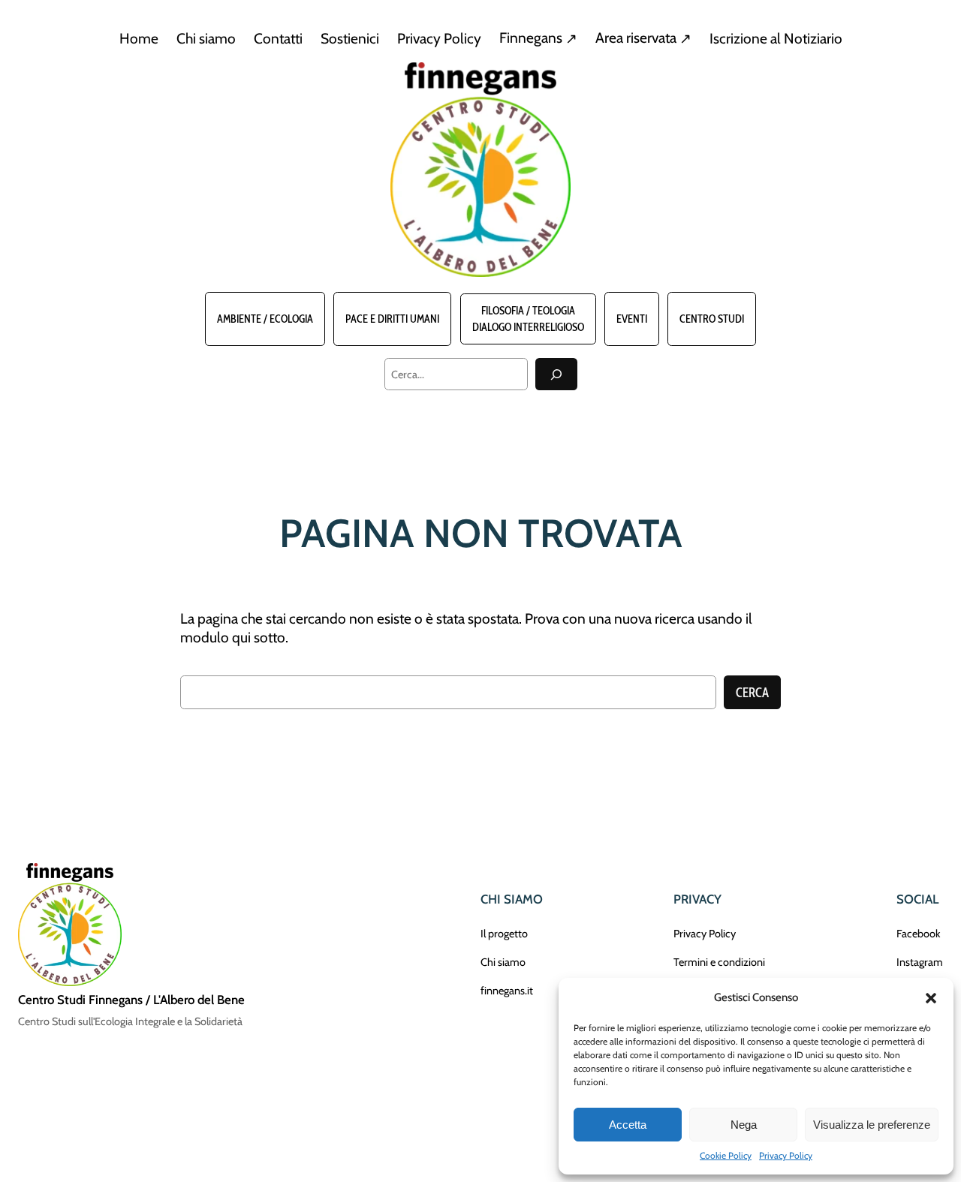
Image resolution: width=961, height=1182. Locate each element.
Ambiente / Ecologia (265, 319)
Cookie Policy (726, 1155)
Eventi (631, 319)
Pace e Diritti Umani (392, 319)
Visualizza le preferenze (871, 1124)
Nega (744, 1124)
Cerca (752, 692)
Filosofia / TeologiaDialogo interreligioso (528, 319)
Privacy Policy (785, 1155)
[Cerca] (556, 374)
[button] (930, 998)
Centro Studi (711, 319)
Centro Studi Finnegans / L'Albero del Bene (131, 999)
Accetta (627, 1124)
